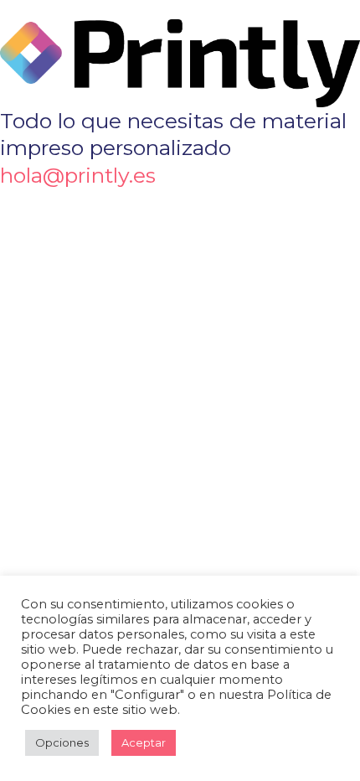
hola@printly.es (78, 175)
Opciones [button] (62, 742)
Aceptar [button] (143, 742)
